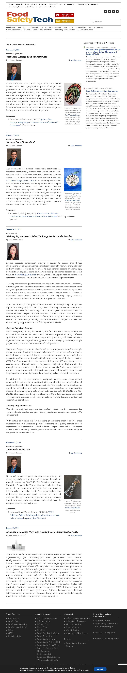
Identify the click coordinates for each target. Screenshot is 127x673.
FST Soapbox (43, 651)
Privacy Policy (72, 627)
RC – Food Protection (47, 618)
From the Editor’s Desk (47, 648)
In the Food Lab (11, 233)
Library (27, 30)
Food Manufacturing (35, 27)
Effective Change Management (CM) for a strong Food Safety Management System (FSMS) (103, 51)
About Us (19, 4)
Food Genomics (44, 636)
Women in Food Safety (47, 660)
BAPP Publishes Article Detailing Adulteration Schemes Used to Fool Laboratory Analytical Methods (34, 515)
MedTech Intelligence (105, 632)
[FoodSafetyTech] (29, 20)
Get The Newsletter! (65, 15)
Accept (100, 669)
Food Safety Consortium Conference (22, 7)
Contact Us (71, 4)
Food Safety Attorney (47, 639)
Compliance (10, 27)
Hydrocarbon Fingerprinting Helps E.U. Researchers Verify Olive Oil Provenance (34, 122)
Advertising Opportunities (78, 618)
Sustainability (81, 27)
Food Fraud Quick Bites (14, 54)
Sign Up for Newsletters (77, 633)
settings (86, 670)
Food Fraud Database (72, 115)
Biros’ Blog (42, 627)
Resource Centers (95, 27)
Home (11, 4)
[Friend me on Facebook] (109, 11)
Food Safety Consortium (42, 30)
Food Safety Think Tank (48, 645)
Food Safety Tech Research (88, 4)
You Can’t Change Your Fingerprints (26, 56)
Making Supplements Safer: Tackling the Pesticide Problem (39, 236)
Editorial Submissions (57, 4)
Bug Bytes (41, 630)
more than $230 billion (25, 275)
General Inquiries (74, 624)
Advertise (42, 4)
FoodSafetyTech (102, 621)
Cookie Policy (72, 630)
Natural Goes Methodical (20, 142)
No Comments (76, 60)
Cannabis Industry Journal (107, 638)
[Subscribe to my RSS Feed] (117, 11)
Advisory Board (31, 4)
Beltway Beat (43, 624)
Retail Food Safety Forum (48, 657)
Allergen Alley (43, 621)
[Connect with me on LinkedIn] (113, 11)
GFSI (71, 27)
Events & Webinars (13, 30)
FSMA (65, 27)
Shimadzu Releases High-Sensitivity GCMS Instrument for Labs (42, 532)
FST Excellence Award (47, 7)
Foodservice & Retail (53, 27)
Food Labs (21, 27)
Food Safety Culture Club (48, 642)
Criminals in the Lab (18, 449)
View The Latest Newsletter (65, 21)
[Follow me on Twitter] (105, 11)
